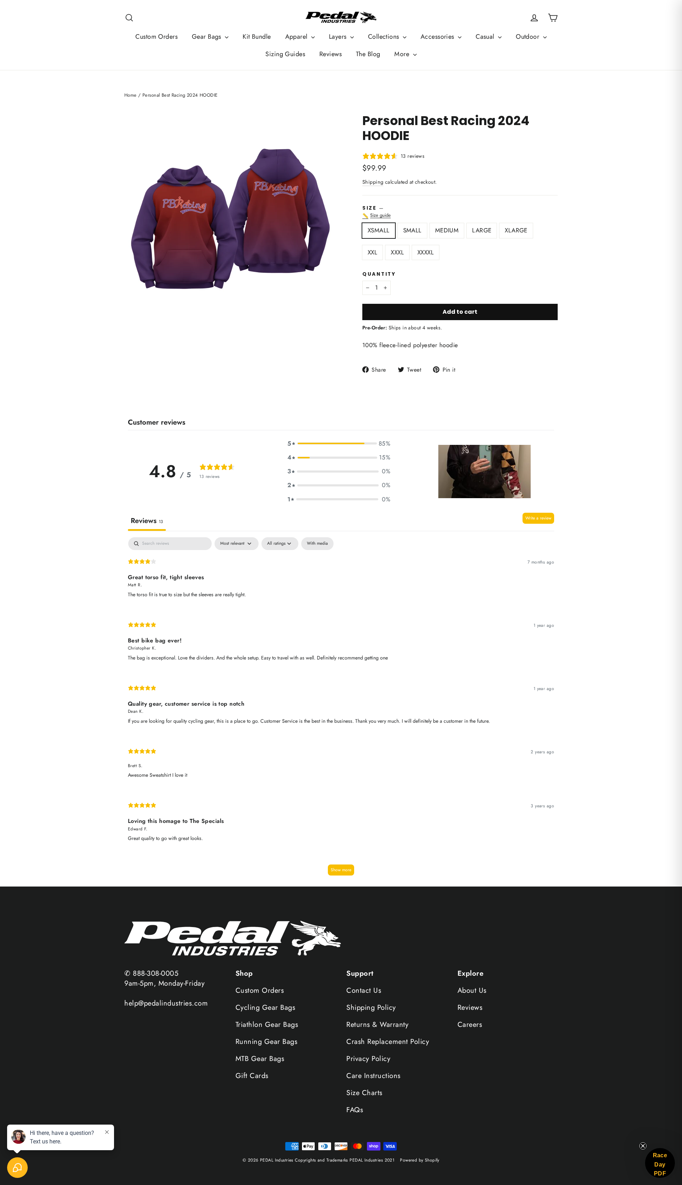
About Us (472, 990)
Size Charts (364, 1093)
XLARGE (516, 230)
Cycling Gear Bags (266, 1007)
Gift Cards (252, 1076)
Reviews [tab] (147, 521)
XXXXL (425, 252)
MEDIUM (447, 230)
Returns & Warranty (377, 1024)
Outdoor (528, 36)
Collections (384, 36)
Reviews (330, 54)
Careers (470, 1024)
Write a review (538, 518)
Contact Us (363, 990)
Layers (338, 36)
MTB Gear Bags (260, 1059)
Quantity (379, 274)
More (402, 54)
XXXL (397, 252)
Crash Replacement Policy (387, 1041)
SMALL (412, 230)
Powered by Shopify (419, 1160)
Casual (486, 36)
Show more (341, 870)
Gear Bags (207, 36)
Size (460, 212)
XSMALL (379, 230)
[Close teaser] (642, 1145)
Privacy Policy (368, 1059)
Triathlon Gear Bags (267, 1024)
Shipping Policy (371, 1007)
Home (130, 95)
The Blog (368, 54)
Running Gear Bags (267, 1041)
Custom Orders (156, 36)
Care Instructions (373, 1076)
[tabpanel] (341, 710)
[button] (338, 443)
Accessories (438, 36)
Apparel (297, 36)
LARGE (481, 230)
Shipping (372, 181)
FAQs (354, 1110)
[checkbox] (317, 543)
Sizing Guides (285, 54)
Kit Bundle (257, 36)
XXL (372, 252)
